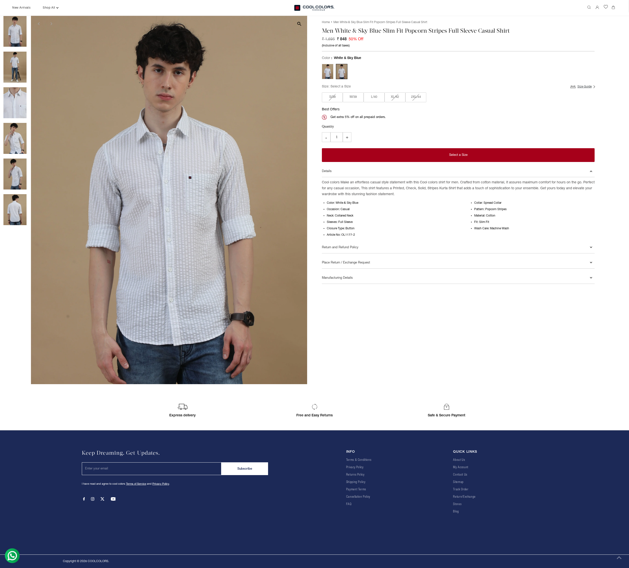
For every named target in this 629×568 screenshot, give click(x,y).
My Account (460, 467)
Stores (457, 504)
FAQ (349, 504)
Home (326, 22)
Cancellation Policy (358, 496)
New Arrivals (21, 7)
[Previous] (38, 23)
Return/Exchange (464, 496)
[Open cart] (614, 8)
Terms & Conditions (359, 460)
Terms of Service (136, 484)
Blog (456, 511)
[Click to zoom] (299, 23)
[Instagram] (93, 500)
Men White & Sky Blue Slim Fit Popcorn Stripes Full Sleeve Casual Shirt (380, 22)
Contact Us (460, 474)
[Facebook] (84, 500)
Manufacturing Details (337, 278)
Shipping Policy (356, 482)
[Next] (51, 23)
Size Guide (584, 86)
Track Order (460, 489)
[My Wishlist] (606, 8)
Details (327, 171)
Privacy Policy (160, 484)
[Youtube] (113, 500)
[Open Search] (589, 8)
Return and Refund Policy (340, 247)
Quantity (328, 126)
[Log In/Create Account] (598, 8)
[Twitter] (102, 500)
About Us (459, 460)
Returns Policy (355, 474)
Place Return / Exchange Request (346, 262)
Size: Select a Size (336, 86)
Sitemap (458, 482)
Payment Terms (356, 489)
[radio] (327, 71)
